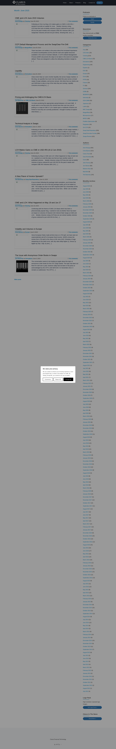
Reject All (58, 379)
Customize (48, 379)
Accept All (68, 379)
